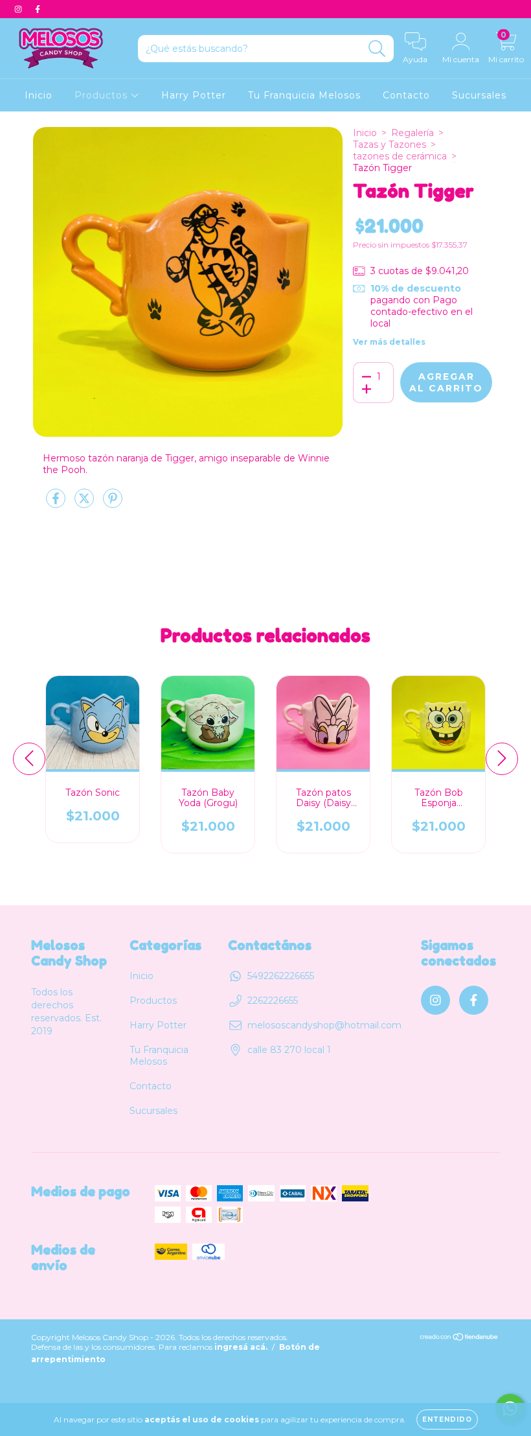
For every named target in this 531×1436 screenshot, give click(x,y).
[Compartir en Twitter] (85, 503)
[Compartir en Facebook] (57, 503)
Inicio (38, 95)
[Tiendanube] (459, 1338)
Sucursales (479, 95)
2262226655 (272, 1000)
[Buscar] (377, 49)
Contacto (406, 95)
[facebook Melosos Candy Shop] (37, 9)
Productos (102, 95)
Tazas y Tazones (389, 144)
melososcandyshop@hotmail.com (324, 1025)
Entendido (447, 1419)
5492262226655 (280, 976)
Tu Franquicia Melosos (304, 95)
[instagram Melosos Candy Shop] (19, 9)
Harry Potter (193, 95)
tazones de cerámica (400, 156)
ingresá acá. (240, 1347)
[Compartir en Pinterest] (112, 503)
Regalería (412, 133)
